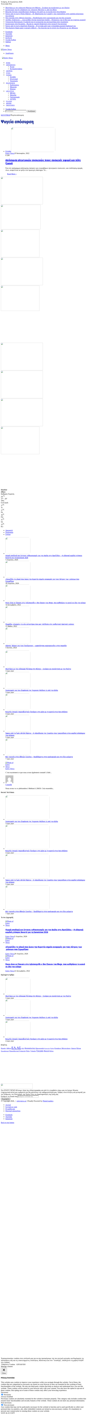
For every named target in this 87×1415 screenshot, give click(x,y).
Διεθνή (8, 103)
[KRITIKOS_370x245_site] (22, 204)
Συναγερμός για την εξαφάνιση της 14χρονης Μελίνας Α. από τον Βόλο (31, 10)
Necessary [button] (4, 1392)
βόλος (51, 1051)
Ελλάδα (13, 77)
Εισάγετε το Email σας (9, 1096)
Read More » (12, 174)
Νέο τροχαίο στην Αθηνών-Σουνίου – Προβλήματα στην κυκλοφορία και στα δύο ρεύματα (38, 18)
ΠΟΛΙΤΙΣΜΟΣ (10, 83)
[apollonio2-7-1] (20, 453)
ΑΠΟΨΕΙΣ (9, 71)
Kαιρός (3, 1048)
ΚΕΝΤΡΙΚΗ (5, 115)
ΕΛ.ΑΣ (16, 1048)
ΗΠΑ (22, 1048)
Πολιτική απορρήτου (12, 1111)
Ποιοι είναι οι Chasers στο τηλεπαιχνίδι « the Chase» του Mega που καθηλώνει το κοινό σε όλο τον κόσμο (45, 603)
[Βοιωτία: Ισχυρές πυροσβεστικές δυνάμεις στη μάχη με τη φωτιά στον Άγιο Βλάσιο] (17, 710)
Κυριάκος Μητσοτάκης (62, 1048)
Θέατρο (13, 89)
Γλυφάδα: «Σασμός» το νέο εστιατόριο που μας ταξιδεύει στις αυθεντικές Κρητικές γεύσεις (39, 624)
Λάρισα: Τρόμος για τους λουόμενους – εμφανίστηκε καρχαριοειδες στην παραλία (36, 646)
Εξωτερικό (14, 79)
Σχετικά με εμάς (11, 1107)
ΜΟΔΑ (12, 93)
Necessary (7, 1395)
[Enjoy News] (6, 49)
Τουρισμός (14, 81)
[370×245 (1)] (22, 426)
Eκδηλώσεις (14, 85)
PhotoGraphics (48, 1101)
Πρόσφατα (9, 532)
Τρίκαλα (33, 1051)
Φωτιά (46, 1051)
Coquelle (8, 785)
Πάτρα (78, 1048)
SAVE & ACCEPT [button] (8, 1413)
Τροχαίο (40, 1051)
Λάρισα (73, 1048)
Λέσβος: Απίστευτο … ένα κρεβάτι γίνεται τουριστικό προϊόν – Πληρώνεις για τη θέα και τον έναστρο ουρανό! (45, 20)
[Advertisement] (43, 327)
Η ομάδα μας (10, 1109)
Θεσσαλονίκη (30, 1048)
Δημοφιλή (9, 530)
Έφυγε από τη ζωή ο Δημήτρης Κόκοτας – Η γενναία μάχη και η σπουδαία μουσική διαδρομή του (40, 26)
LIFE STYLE (10, 91)
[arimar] (22, 285)
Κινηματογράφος (16, 69)
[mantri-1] (20, 257)
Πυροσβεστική (5, 1051)
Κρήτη (52, 1048)
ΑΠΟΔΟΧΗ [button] (20, 1364)
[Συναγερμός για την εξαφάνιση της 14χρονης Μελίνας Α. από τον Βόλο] (17, 688)
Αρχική (8, 1105)
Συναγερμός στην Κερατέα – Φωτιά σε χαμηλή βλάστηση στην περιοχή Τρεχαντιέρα (36, 24)
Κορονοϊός (47, 1048)
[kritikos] (21, 229)
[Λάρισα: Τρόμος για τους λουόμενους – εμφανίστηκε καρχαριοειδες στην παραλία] (17, 643)
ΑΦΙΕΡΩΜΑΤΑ (10, 65)
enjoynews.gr (21, 1101)
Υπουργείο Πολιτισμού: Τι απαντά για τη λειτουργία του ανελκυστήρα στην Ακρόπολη (36, 22)
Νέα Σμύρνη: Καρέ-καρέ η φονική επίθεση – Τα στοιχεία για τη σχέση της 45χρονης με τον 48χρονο (41, 28)
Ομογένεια (10, 105)
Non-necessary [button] (6, 1403)
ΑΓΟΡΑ (13, 99)
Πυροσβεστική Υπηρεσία (17, 1051)
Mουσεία (13, 87)
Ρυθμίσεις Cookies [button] (8, 1364)
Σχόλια (7, 534)
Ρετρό (12, 67)
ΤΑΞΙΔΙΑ (9, 75)
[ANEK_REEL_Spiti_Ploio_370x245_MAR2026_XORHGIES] (20, 310)
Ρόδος (28, 1051)
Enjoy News (9, 153)
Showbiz (13, 95)
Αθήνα (8, 1048)
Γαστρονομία (14, 97)
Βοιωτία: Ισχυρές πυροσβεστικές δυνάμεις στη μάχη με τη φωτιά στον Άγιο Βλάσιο (35, 12)
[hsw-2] (22, 398)
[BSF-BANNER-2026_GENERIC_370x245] (22, 370)
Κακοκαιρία (40, 1048)
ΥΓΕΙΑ (8, 73)
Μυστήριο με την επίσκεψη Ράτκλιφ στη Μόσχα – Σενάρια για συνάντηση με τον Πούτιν (37, 8)
